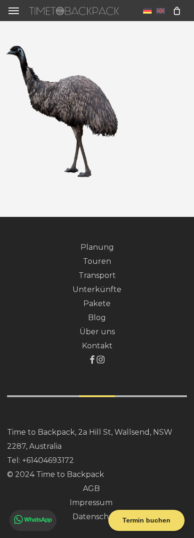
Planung (97, 247)
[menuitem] (147, 10)
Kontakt (97, 345)
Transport (97, 275)
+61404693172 (48, 460)
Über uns (97, 331)
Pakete (97, 303)
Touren (97, 261)
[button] (13, 10)
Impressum (91, 502)
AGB (91, 488)
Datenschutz (97, 516)
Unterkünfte (97, 289)
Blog (97, 317)
